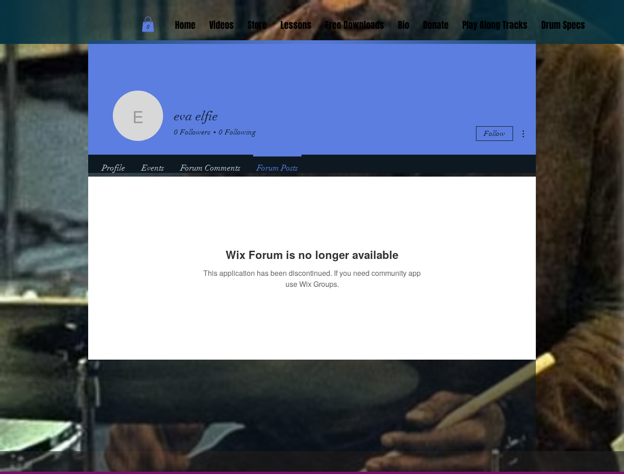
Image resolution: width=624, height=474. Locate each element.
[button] (148, 24)
